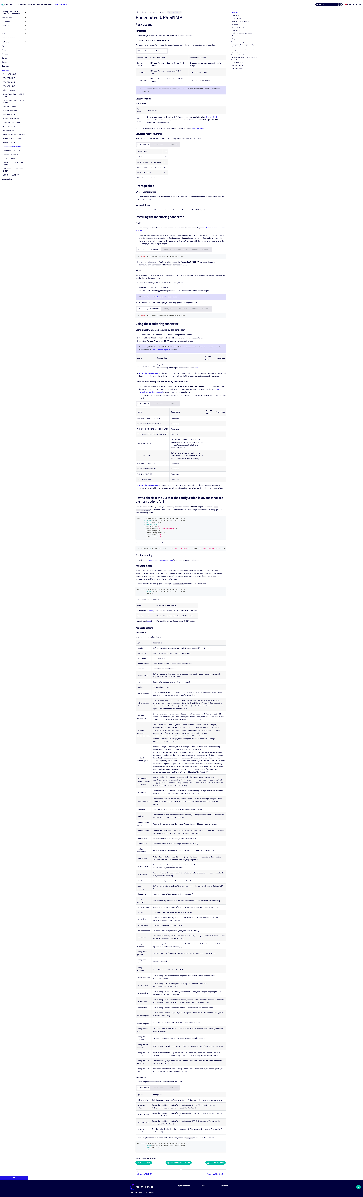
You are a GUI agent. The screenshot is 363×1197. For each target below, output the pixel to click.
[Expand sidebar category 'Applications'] (25, 18)
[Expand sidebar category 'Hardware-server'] (25, 38)
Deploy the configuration (148, 373)
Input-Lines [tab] (158, 144)
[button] (360, 4)
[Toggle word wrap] (220, 548)
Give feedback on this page (180, 1163)
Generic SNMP (211, 117)
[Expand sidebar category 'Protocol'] (25, 54)
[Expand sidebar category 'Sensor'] (25, 58)
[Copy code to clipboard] (223, 256)
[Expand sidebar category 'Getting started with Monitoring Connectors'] (25, 13)
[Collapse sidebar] (14, 1178)
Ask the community (217, 1163)
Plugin (234, 39)
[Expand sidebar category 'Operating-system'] (25, 46)
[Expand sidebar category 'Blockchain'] (25, 22)
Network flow (236, 30)
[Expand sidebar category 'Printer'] (25, 50)
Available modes (237, 65)
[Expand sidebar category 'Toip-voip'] (25, 66)
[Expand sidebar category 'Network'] (25, 42)
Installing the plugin (165, 297)
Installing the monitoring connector (241, 33)
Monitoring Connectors (62, 4)
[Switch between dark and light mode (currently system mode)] (356, 4)
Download (224, 1186)
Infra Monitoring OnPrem (26, 4)
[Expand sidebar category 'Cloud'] (25, 30)
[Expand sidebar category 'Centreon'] (25, 26)
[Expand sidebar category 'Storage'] (25, 62)
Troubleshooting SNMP (162, 350)
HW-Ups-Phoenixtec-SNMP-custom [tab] (151, 51)
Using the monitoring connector (241, 42)
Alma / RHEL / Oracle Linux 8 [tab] (148, 249)
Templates (235, 15)
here (196, 367)
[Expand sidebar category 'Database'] (25, 34)
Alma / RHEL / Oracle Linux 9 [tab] (175, 249)
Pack (233, 36)
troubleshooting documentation (160, 560)
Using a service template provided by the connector (244, 51)
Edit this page (145, 1163)
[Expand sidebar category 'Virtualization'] (25, 179)
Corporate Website (183, 1186)
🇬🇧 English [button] (348, 4)
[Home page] (137, 12)
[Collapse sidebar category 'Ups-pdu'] (25, 70)
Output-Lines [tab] (172, 144)
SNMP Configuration (238, 27)
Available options (237, 68)
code (151, 611)
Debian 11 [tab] (194, 249)
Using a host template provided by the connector (243, 46)
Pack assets (234, 12)
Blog (203, 1186)
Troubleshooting (237, 62)
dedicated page (197, 128)
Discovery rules (237, 18)
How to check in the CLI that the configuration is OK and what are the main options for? (244, 57)
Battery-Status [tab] (143, 144)
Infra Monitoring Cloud (44, 4)
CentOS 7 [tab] (206, 249)
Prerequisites (235, 24)
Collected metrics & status (240, 21)
